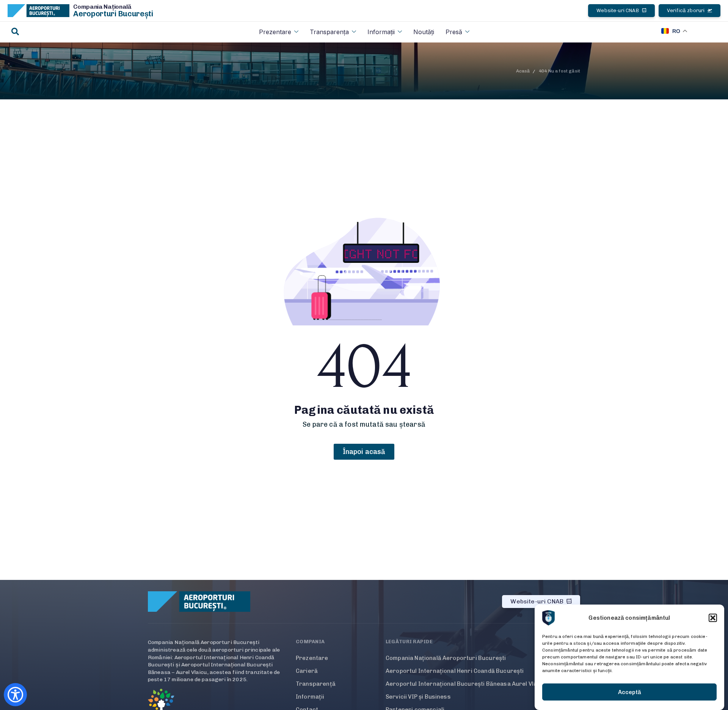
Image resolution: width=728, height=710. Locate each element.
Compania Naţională (102, 6)
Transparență (316, 683)
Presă (454, 32)
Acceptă (629, 692)
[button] (713, 618)
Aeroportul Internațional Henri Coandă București (455, 671)
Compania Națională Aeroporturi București (446, 658)
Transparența (329, 32)
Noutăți (423, 32)
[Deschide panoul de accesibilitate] (15, 694)
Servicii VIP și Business (418, 696)
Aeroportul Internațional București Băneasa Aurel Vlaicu (466, 683)
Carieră (307, 671)
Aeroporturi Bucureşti (113, 13)
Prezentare (275, 32)
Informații (381, 32)
